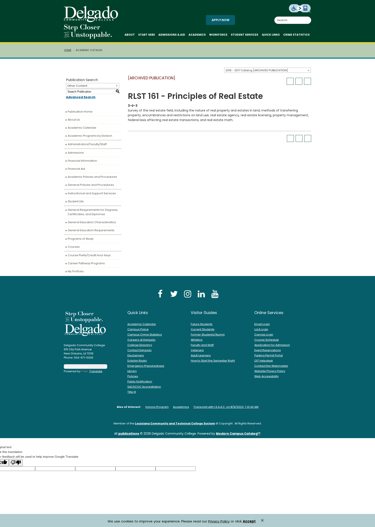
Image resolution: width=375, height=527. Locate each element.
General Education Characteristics (92, 222)
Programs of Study (81, 239)
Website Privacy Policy (269, 371)
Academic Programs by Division (90, 136)
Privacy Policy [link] (219, 521)
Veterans (197, 350)
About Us (74, 119)
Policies (132, 376)
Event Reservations (267, 350)
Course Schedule (266, 340)
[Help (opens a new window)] (307, 81)
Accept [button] (249, 521)
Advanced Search (80, 97)
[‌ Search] (308, 18)
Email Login (262, 324)
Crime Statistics (296, 35)
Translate (95, 371)
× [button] (262, 520)
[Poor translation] (16, 462)
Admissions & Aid (171, 35)
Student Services (244, 35)
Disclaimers (135, 355)
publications (128, 433)
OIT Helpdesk (263, 360)
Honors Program (157, 407)
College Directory (139, 345)
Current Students (202, 329)
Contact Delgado (139, 350)
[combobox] (267, 70)
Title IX (131, 392)
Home (67, 50)
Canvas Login (263, 334)
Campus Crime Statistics (144, 334)
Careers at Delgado (141, 340)
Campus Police (138, 329)
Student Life (76, 201)
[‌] (92, 20)
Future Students (201, 324)
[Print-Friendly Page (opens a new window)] (298, 81)
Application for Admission (272, 345)
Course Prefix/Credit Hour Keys (89, 255)
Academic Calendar (82, 128)
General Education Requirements (91, 230)
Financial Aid (76, 169)
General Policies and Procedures (91, 185)
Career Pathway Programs (86, 263)
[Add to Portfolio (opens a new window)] (290, 81)
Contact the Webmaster (271, 366)
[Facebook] (160, 294)
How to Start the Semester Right (213, 360)
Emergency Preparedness (145, 366)
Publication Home (80, 111)
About (130, 35)
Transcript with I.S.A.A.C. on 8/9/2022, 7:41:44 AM (225, 407)
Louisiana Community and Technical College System (175, 423)
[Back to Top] (367, 522)
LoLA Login (261, 329)
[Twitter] (173, 294)
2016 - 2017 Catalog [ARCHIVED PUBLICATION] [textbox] (256, 70)
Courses (74, 247)
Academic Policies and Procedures (92, 177)
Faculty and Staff (202, 345)
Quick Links (271, 35)
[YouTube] (214, 294)
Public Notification (139, 381)
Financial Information (82, 161)
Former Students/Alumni (208, 334)
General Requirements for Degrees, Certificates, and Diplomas (93, 212)
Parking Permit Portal (268, 355)
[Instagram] (187, 294)
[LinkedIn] (201, 294)
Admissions (76, 153)
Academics (197, 35)
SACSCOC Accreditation (144, 387)
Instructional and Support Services (92, 193)
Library (132, 371)
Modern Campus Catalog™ (238, 433)
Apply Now (220, 20)
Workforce (218, 35)
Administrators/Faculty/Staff (87, 144)
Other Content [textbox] (77, 86)
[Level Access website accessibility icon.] (300, 8)
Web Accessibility (266, 376)
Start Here (146, 35)
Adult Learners (201, 355)
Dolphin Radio (137, 360)
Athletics (196, 340)
